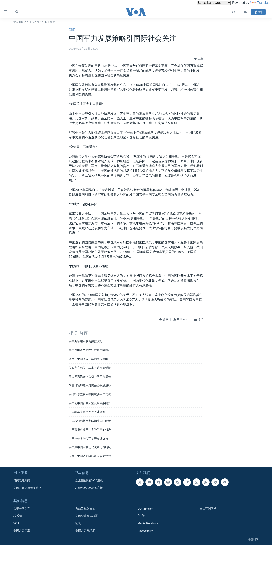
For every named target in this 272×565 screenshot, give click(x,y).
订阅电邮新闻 (21, 480)
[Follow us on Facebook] (158, 482)
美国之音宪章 (21, 530)
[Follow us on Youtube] (149, 482)
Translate (263, 2)
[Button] (198, 58)
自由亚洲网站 (208, 508)
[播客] (215, 482)
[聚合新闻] (206, 482)
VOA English (145, 508)
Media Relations (148, 523)
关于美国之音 (21, 508)
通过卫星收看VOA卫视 (89, 480)
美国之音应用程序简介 (27, 487)
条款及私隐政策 (85, 508)
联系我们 (18, 515)
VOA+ (17, 523)
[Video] (245, 12)
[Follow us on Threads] (177, 482)
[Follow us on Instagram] (168, 482)
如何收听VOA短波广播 (89, 487)
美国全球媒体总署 (86, 515)
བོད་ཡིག (142, 515)
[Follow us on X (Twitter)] (140, 482)
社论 (78, 523)
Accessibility (145, 530)
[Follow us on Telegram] (187, 482)
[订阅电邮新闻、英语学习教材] (225, 482)
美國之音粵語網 (85, 530)
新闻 (72, 29)
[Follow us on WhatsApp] (196, 482)
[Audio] (233, 12)
